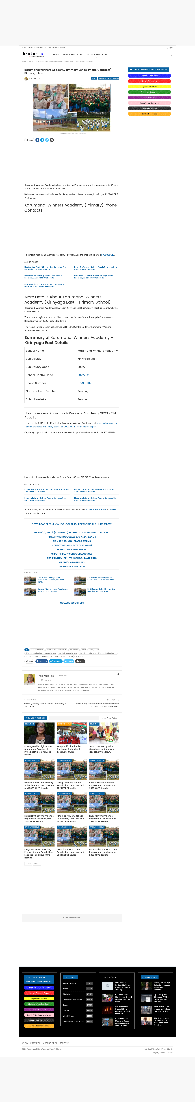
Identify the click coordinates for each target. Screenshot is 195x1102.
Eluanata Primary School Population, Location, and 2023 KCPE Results (95, 499)
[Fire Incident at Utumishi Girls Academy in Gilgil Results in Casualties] (107, 1010)
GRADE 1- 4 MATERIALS (71, 562)
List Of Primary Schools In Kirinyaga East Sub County (98, 653)
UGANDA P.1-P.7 (50, 1043)
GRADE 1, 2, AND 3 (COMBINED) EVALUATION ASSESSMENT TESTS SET (72, 532)
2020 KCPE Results (37, 650)
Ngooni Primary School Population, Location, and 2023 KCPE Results (95, 490)
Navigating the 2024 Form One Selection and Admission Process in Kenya (45, 268)
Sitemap (59, 1049)
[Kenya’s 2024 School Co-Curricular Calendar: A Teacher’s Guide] (72, 733)
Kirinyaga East (94, 650)
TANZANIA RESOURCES (56, 48)
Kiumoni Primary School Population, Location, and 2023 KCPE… (53, 590)
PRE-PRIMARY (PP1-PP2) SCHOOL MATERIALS (72, 558)
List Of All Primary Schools (68, 653)
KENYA (25, 1043)
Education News (64, 724)
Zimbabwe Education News (73, 1000)
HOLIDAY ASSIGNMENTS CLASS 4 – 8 (72, 545)
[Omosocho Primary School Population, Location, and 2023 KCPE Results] (104, 836)
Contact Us (147, 1049)
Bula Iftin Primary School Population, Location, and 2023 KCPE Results (95, 268)
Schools (116, 78)
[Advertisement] (97, 23)
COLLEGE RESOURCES (72, 602)
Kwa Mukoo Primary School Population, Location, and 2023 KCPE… (51, 579)
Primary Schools (105, 78)
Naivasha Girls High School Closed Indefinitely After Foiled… (123, 998)
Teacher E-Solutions (166, 1053)
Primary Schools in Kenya (64, 656)
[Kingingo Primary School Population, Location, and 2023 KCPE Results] (72, 802)
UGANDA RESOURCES (36, 48)
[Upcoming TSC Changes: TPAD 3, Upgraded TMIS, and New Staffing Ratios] (146, 998)
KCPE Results (74, 650)
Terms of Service (167, 1049)
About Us (53, 1049)
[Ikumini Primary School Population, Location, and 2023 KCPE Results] (104, 802)
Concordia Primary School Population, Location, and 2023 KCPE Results (46, 490)
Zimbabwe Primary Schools (73, 1021)
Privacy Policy (156, 1049)
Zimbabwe (67, 994)
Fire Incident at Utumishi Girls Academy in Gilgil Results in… (122, 1010)
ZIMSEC (66, 1010)
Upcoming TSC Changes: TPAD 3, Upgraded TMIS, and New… (161, 998)
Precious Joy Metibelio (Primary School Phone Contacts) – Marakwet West (97, 705)
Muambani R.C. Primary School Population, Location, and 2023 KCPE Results (44, 285)
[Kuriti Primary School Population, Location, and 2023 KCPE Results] (80, 592)
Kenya (94, 78)
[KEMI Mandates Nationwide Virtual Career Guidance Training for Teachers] (107, 986)
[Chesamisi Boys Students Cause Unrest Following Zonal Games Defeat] (107, 1022)
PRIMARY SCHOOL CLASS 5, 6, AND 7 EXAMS (72, 536)
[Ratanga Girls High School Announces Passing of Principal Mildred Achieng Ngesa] (39, 733)
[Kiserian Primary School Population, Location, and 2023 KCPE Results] (104, 769)
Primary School (47, 656)
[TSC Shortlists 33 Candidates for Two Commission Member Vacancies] (146, 1021)
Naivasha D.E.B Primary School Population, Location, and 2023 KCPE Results (93, 276)
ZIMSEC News (68, 1016)
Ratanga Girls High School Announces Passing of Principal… (162, 986)
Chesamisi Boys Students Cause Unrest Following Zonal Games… (122, 1022)
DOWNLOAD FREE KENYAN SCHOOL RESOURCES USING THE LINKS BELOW (72, 524)
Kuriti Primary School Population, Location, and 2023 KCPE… (101, 590)
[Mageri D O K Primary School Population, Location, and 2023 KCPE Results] (39, 802)
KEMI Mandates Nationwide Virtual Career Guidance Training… (123, 986)
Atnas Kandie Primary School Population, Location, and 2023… (101, 578)
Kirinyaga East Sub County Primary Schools (41, 653)
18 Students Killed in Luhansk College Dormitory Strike (162, 1009)
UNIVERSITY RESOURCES (72, 566)
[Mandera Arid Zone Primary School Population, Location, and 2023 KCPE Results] (39, 769)
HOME (24, 48)
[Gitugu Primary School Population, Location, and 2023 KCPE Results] (72, 769)
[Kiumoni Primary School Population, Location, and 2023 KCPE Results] (30, 592)
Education (29, 724)
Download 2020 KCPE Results (57, 650)
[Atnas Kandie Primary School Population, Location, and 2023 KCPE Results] (80, 580)
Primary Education (32, 656)
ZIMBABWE (35, 1043)
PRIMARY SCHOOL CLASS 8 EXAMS (72, 541)
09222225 (84, 375)
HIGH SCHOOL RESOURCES (71, 549)
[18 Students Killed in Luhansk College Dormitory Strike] (146, 1010)
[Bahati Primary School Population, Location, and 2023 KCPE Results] (72, 836)
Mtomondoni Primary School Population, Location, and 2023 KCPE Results (43, 276)
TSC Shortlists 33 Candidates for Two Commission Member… (161, 1021)
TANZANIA (64, 1043)
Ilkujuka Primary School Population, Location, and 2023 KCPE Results (45, 499)
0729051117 (107, 254)
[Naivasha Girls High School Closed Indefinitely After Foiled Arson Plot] (107, 998)
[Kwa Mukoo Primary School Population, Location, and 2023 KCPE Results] (30, 580)
